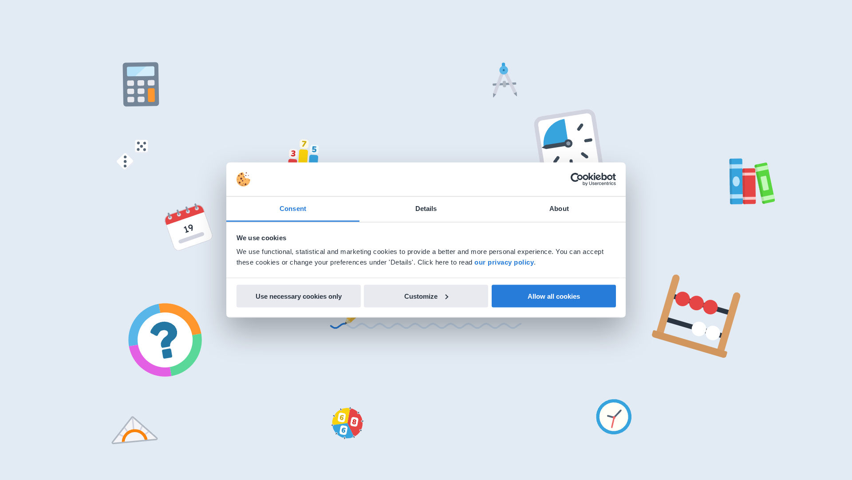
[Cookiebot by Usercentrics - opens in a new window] (577, 179)
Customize (421, 296)
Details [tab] (426, 208)
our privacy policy (504, 262)
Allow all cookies (554, 296)
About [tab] (559, 208)
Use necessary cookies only (299, 296)
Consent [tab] (293, 208)
